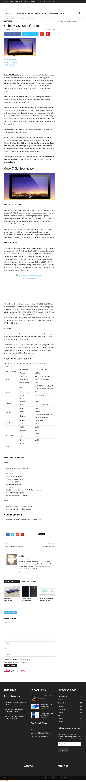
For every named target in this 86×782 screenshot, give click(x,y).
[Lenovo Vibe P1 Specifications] (29, 591)
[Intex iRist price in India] (35, 698)
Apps (11, 1)
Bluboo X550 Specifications (13, 546)
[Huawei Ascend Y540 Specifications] (35, 715)
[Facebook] (20, 572)
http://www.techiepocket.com (26, 559)
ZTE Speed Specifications (39, 736)
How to (6, 1)
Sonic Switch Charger (12, 711)
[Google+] (24, 572)
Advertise (55, 778)
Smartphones (18, 1)
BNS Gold (8, 702)
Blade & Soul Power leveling (14, 709)
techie (8, 29)
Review (26, 1)
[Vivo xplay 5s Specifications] (12, 591)
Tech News (62, 709)
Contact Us (73, 778)
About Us (47, 778)
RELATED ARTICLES (12, 582)
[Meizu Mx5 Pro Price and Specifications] (47, 591)
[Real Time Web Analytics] (4, 781)
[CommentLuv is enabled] (15, 672)
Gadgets (39, 1)
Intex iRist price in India (48, 696)
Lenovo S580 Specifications (40, 733)
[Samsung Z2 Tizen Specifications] (35, 706)
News (33, 730)
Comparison (46, 1)
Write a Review (64, 778)
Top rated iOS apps (48, 546)
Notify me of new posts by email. (16, 662)
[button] (79, 13)
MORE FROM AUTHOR (28, 582)
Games (54, 1)
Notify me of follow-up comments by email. (19, 660)
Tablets (33, 1)
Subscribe (63, 750)
